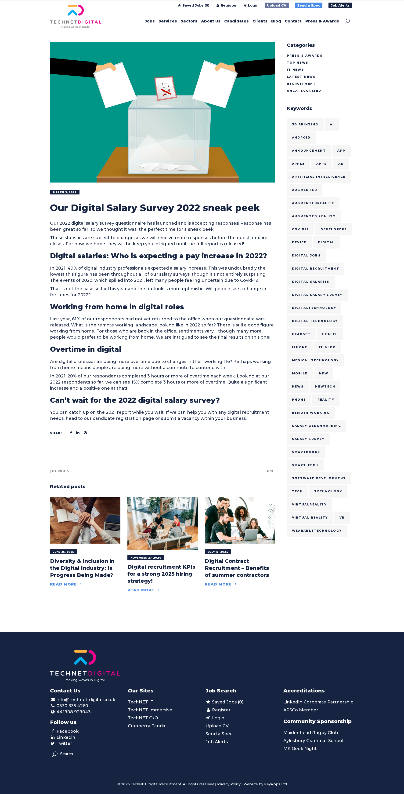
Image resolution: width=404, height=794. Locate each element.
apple (298, 163)
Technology (328, 491)
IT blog (327, 347)
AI (332, 124)
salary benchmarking (316, 426)
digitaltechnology (314, 308)
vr (342, 517)
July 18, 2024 (218, 551)
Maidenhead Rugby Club (310, 732)
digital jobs (306, 255)
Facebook (68, 731)
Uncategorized (304, 90)
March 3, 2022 (65, 192)
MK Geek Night (300, 748)
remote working (311, 412)
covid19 (300, 229)
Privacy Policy (229, 784)
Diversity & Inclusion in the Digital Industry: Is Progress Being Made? (82, 568)
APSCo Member (300, 710)
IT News (295, 69)
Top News (298, 62)
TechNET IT (140, 702)
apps (321, 163)
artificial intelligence (319, 177)
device (299, 242)
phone (299, 399)
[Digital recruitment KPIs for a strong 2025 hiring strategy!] (162, 523)
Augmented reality (314, 216)
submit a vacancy (180, 418)
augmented (304, 190)
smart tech (305, 465)
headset (301, 334)
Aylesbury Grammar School (313, 740)
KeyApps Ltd (275, 784)
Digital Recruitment (315, 268)
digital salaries (311, 281)
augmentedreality (313, 203)
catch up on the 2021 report (100, 412)
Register (228, 5)
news (298, 386)
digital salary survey (317, 294)
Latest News (301, 76)
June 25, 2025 (63, 551)
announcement (309, 150)
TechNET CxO (143, 718)
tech (297, 491)
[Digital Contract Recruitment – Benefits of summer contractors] (240, 520)
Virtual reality (310, 517)
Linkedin (66, 737)
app (341, 150)
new (323, 373)
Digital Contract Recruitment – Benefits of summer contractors (237, 568)
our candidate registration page (119, 418)
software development (319, 478)
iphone (299, 347)
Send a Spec (308, 5)
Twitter (64, 743)
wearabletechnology (317, 530)
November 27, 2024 (145, 557)
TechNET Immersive (150, 710)
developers (334, 229)
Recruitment (301, 83)
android (301, 137)
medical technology (315, 360)
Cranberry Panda (146, 725)
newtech (325, 386)
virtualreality (309, 504)
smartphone (306, 452)
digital (326, 242)
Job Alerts (340, 5)
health (330, 334)
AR (341, 163)
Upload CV (276, 5)
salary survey (308, 439)
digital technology (315, 321)
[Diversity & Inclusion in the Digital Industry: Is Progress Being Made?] (85, 520)
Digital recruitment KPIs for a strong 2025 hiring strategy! (161, 574)
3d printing (305, 124)
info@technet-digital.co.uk (86, 699)
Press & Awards (305, 55)
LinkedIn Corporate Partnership (318, 702)
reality (326, 399)
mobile (300, 373)
